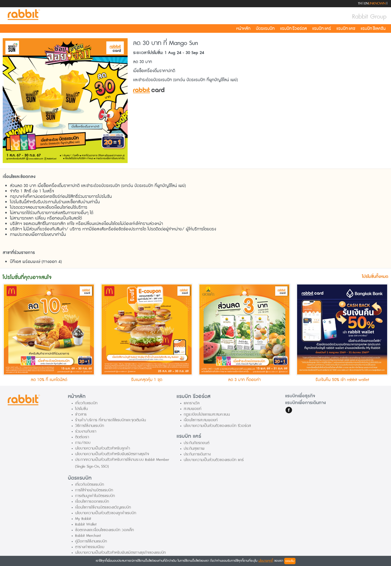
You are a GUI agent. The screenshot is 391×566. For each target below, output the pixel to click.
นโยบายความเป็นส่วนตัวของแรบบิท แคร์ (214, 460)
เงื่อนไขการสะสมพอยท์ (201, 420)
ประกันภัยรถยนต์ (196, 443)
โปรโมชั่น (81, 408)
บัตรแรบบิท (265, 28)
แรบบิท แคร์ (321, 28)
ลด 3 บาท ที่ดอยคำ (244, 379)
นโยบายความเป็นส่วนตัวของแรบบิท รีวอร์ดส (217, 425)
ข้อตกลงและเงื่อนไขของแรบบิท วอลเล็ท (104, 530)
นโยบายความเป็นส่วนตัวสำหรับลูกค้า (102, 448)
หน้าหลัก (243, 28)
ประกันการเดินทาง (197, 454)
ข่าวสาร (81, 414)
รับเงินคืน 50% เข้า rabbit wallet (342, 379)
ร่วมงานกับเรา (85, 431)
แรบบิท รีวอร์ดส (293, 28)
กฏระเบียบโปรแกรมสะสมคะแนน (207, 414)
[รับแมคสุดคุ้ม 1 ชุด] (147, 329)
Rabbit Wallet (86, 524)
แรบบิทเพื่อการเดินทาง (305, 403)
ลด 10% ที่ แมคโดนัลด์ (49, 379)
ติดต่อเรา (82, 437)
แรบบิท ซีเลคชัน (373, 28)
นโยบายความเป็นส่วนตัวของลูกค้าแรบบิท (105, 513)
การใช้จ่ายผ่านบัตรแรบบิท (94, 490)
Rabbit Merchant (88, 535)
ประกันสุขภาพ (194, 448)
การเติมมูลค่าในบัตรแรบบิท (95, 496)
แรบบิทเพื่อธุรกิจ (300, 396)
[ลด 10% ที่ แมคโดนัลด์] (49, 329)
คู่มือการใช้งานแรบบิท (91, 541)
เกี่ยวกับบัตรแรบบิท (89, 484)
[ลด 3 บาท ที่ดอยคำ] (244, 329)
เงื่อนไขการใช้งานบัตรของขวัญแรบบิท (103, 507)
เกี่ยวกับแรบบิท (86, 403)
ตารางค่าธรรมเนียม (89, 547)
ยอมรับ (289, 561)
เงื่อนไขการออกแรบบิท (92, 501)
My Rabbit (83, 518)
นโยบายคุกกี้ (265, 561)
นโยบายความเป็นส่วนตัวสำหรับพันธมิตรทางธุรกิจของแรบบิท (120, 552)
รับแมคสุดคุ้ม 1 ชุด (146, 379)
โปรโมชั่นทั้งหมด (375, 276)
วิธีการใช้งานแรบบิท (89, 425)
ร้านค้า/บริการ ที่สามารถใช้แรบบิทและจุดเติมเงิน (110, 420)
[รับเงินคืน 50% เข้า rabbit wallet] (342, 329)
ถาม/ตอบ (83, 442)
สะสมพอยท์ (192, 408)
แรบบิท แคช (345, 28)
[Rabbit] (23, 15)
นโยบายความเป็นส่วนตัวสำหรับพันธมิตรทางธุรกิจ (112, 454)
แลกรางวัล (192, 403)
